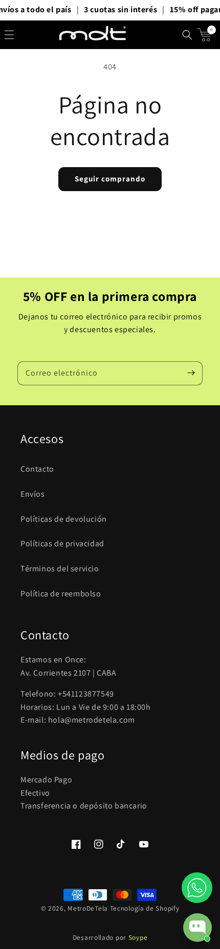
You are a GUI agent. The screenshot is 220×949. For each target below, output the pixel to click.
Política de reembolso (60, 593)
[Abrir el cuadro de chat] (197, 927)
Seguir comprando (110, 178)
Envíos (32, 494)
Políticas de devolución (63, 519)
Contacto (37, 469)
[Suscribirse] (191, 373)
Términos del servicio (59, 568)
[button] (9, 35)
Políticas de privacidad (62, 543)
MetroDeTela (88, 908)
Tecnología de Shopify (145, 908)
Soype (138, 937)
